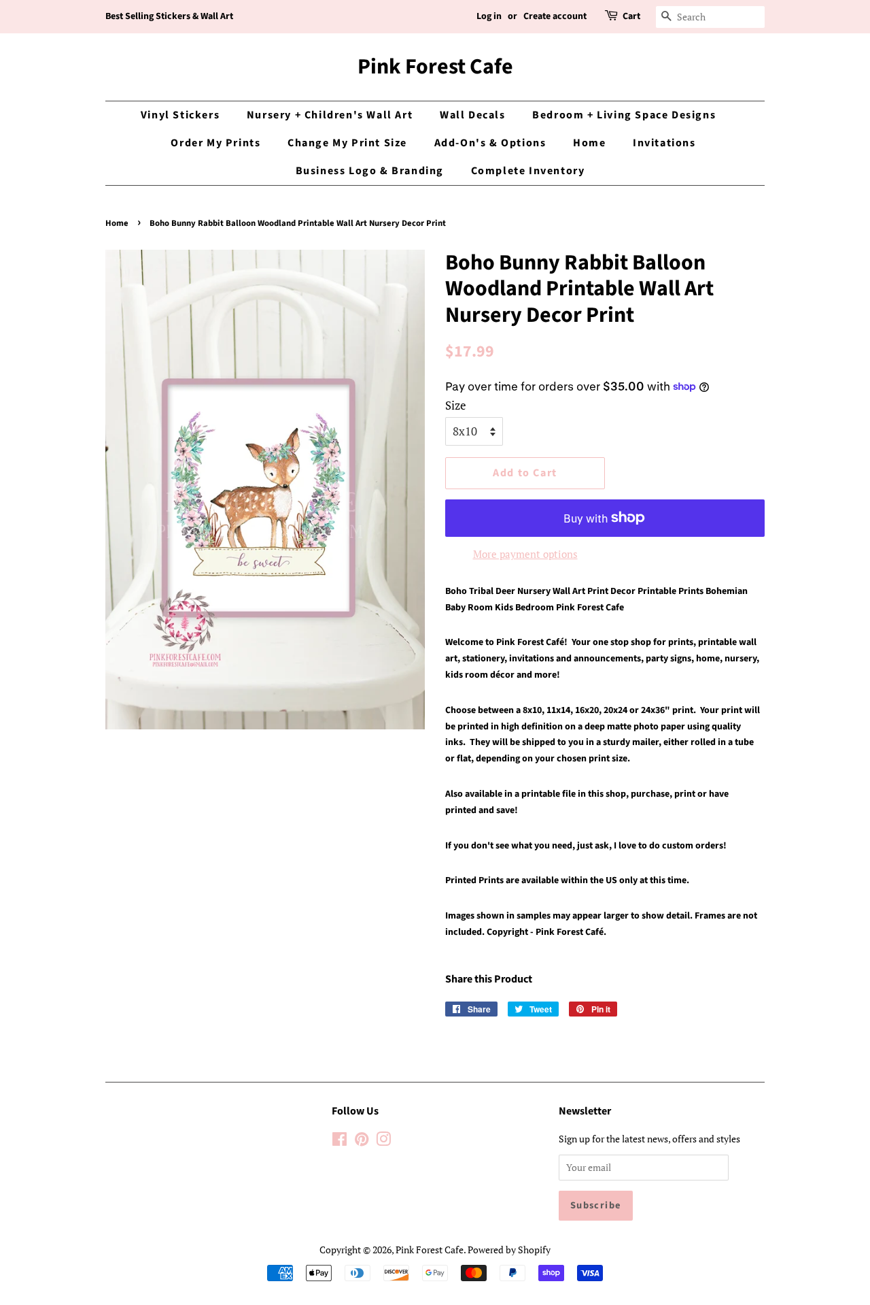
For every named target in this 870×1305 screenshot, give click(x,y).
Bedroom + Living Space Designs (624, 115)
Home (589, 142)
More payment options (525, 554)
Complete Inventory (528, 170)
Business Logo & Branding (370, 170)
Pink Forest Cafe (435, 67)
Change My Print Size (347, 142)
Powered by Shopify (509, 1249)
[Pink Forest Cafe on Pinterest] (361, 1141)
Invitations (664, 142)
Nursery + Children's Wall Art (330, 115)
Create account (555, 16)
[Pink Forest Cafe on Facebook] (339, 1141)
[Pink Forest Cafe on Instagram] (383, 1141)
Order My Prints (215, 142)
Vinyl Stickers (180, 115)
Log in (489, 16)
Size (455, 405)
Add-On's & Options (490, 142)
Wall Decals (473, 115)
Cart (631, 16)
